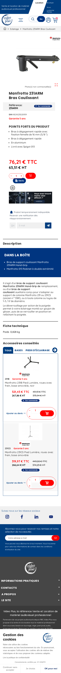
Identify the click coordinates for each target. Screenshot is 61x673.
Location (39, 2)
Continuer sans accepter (10, 668)
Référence (15, 105)
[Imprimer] (12, 187)
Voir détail (30, 363)
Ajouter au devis (14, 413)
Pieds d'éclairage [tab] (38, 350)
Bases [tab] (19, 350)
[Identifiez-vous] (48, 20)
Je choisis (30, 668)
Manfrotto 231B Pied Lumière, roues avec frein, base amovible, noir (28, 384)
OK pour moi (51, 668)
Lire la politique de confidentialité (16, 658)
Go (41, 19)
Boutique (50, 3)
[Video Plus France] (7, 20)
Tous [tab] (8, 350)
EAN (11, 114)
